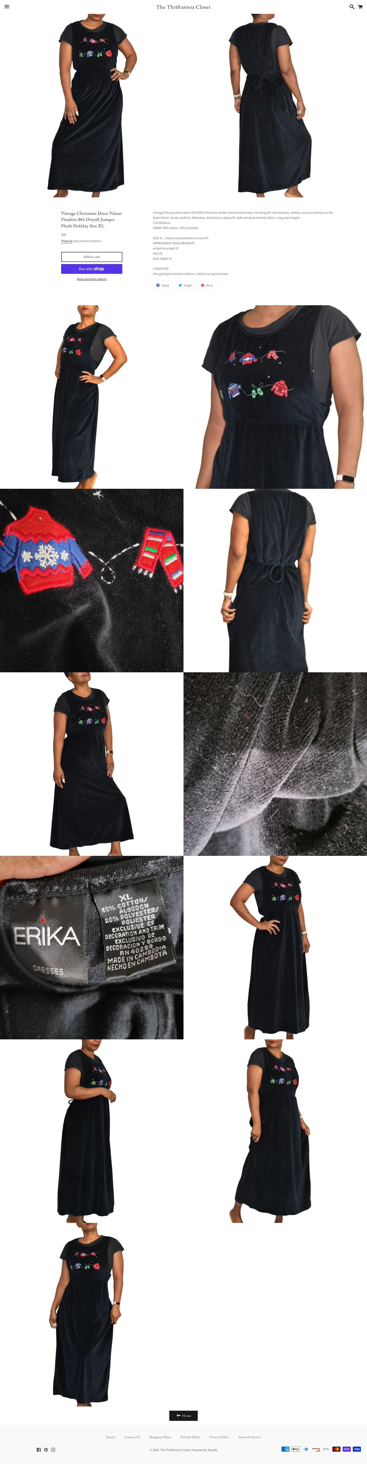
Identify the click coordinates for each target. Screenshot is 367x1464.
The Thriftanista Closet (183, 6)
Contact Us (132, 1437)
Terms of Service (249, 1437)
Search (110, 1437)
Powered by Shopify (204, 1450)
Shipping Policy (160, 1437)
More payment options (92, 279)
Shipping (66, 241)
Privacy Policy (219, 1437)
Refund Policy (190, 1437)
